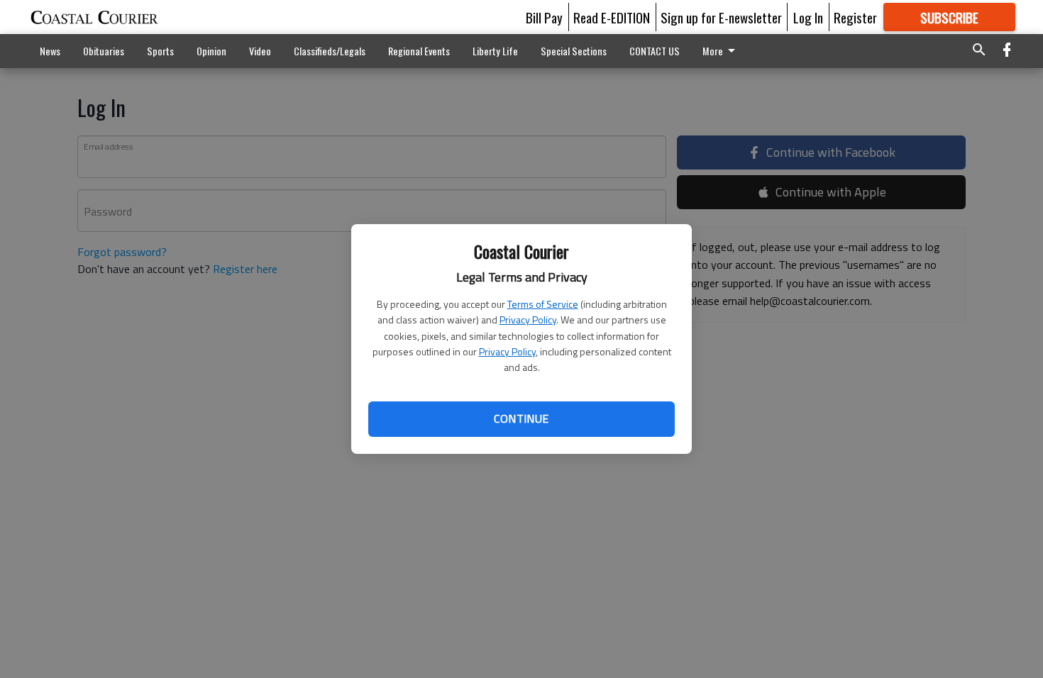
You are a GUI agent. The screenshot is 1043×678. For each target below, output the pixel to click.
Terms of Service (542, 303)
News (50, 50)
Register (855, 17)
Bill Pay (544, 17)
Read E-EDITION (611, 17)
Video (260, 50)
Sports (160, 50)
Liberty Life (495, 50)
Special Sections (574, 50)
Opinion (211, 50)
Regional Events (419, 50)
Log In (808, 17)
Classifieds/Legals (329, 50)
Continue (521, 418)
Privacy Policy (528, 319)
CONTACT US (654, 50)
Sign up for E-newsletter (721, 17)
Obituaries (103, 50)
